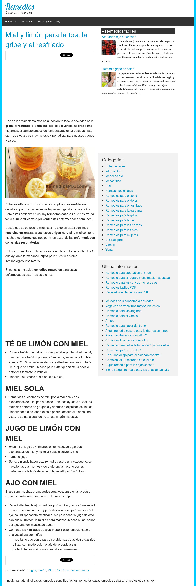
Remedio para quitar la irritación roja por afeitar (137, 345)
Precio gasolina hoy (49, 21)
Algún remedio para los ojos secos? (129, 365)
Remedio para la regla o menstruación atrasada (137, 277)
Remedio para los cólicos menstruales (131, 282)
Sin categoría (114, 239)
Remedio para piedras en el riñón (128, 272)
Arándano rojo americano (119, 36)
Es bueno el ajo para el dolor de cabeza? (133, 355)
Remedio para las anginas (123, 311)
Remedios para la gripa (121, 215)
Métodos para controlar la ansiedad (129, 301)
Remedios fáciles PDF (120, 287)
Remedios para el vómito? (123, 350)
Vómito (110, 244)
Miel (50, 570)
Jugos (32, 570)
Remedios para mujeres (121, 235)
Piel (108, 186)
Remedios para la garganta (123, 210)
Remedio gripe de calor (118, 68)
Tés (57, 570)
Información (113, 171)
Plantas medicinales (119, 190)
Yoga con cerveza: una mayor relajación (132, 306)
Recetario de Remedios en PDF (127, 292)
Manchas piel (114, 176)
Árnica (109, 320)
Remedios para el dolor (121, 200)
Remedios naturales (75, 570)
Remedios (20, 6)
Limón (42, 570)
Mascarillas (113, 181)
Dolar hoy (27, 21)
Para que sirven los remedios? (126, 335)
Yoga (109, 249)
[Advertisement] (50, 90)
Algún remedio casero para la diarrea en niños (136, 330)
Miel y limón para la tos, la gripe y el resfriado (46, 39)
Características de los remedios (126, 340)
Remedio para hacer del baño (125, 325)
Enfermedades (115, 166)
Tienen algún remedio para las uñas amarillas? (137, 369)
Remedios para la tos (119, 220)
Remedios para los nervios (123, 225)
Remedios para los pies (121, 230)
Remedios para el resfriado (123, 205)
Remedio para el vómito (121, 316)
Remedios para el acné (121, 195)
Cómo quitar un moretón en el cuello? (130, 360)
